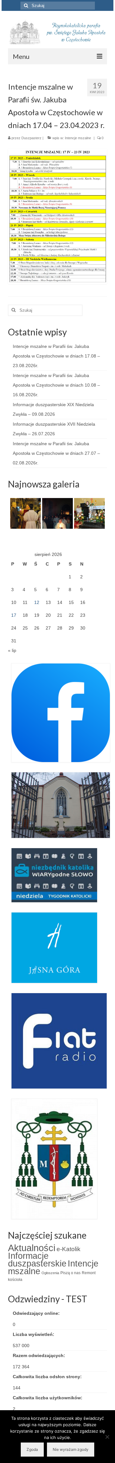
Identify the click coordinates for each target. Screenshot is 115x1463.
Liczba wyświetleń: (34, 1334)
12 (36, 602)
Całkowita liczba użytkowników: (48, 1397)
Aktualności (31, 1247)
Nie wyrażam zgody (70, 1449)
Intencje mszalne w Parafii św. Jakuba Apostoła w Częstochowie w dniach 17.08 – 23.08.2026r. (56, 356)
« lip (12, 650)
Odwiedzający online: (37, 1313)
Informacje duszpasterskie (37, 1259)
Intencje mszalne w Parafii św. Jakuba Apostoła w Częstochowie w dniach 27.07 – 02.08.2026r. (56, 453)
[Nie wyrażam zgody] (107, 1437)
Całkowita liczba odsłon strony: (48, 1376)
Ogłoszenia (50, 1273)
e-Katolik (68, 1249)
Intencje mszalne (78, 138)
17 (13, 615)
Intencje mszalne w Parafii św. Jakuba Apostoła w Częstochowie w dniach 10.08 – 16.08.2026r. (56, 385)
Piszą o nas (70, 1273)
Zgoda (32, 1449)
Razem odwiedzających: (39, 1355)
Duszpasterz (31, 138)
